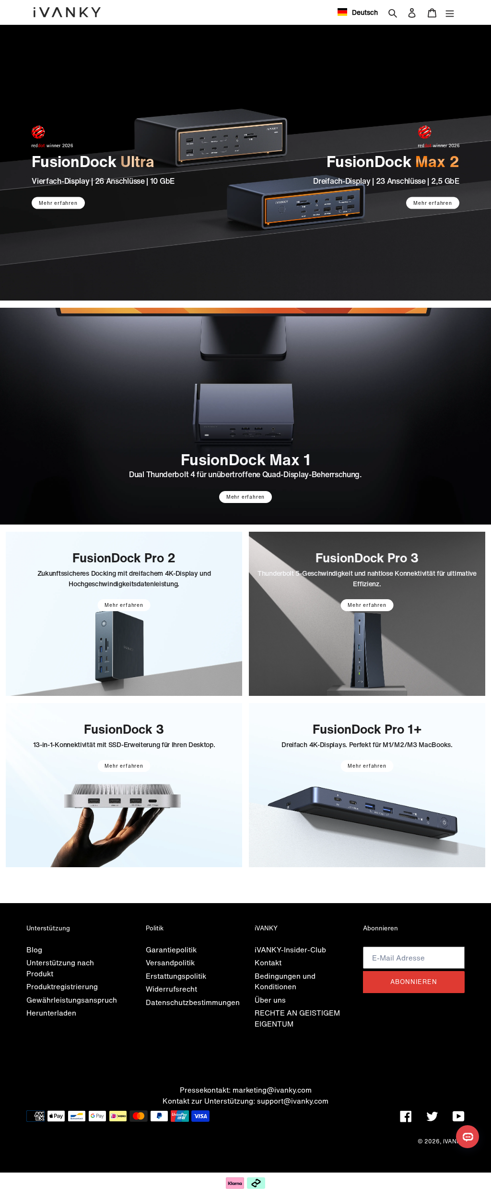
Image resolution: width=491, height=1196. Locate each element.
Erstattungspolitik (176, 976)
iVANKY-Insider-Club (290, 949)
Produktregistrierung (62, 986)
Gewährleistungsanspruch (71, 1000)
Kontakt (268, 962)
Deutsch (365, 12)
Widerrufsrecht (171, 989)
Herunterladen (51, 1012)
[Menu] (449, 12)
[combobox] (357, 12)
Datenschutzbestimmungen (193, 1002)
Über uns (270, 1000)
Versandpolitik (170, 962)
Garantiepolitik (171, 949)
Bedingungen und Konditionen (285, 981)
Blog (34, 949)
